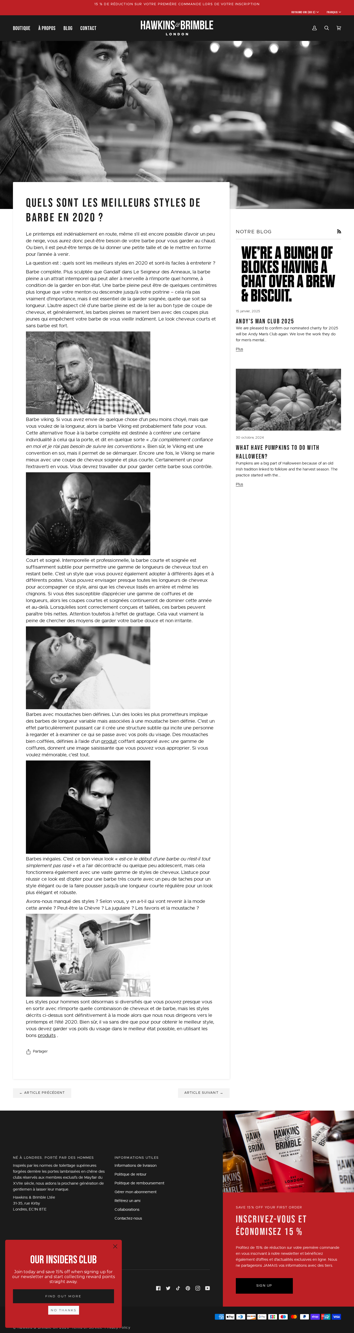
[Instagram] (197, 1288)
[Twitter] (168, 1288)
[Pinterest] (188, 1288)
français (332, 12)
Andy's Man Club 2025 (265, 321)
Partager (40, 1051)
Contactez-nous (128, 1218)
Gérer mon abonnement (136, 1192)
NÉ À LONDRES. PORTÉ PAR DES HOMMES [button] (53, 1158)
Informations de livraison (136, 1166)
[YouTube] (207, 1288)
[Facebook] (158, 1288)
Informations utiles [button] (137, 1158)
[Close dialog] (115, 1246)
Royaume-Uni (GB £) (304, 12)
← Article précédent (42, 1093)
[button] (23, 28)
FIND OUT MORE (63, 1296)
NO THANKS (63, 1310)
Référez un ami (127, 1201)
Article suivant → (203, 1093)
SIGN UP (264, 1285)
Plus (239, 349)
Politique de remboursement (139, 1183)
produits (47, 1035)
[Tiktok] (178, 1288)
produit (109, 741)
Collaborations (127, 1210)
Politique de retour (130, 1174)
